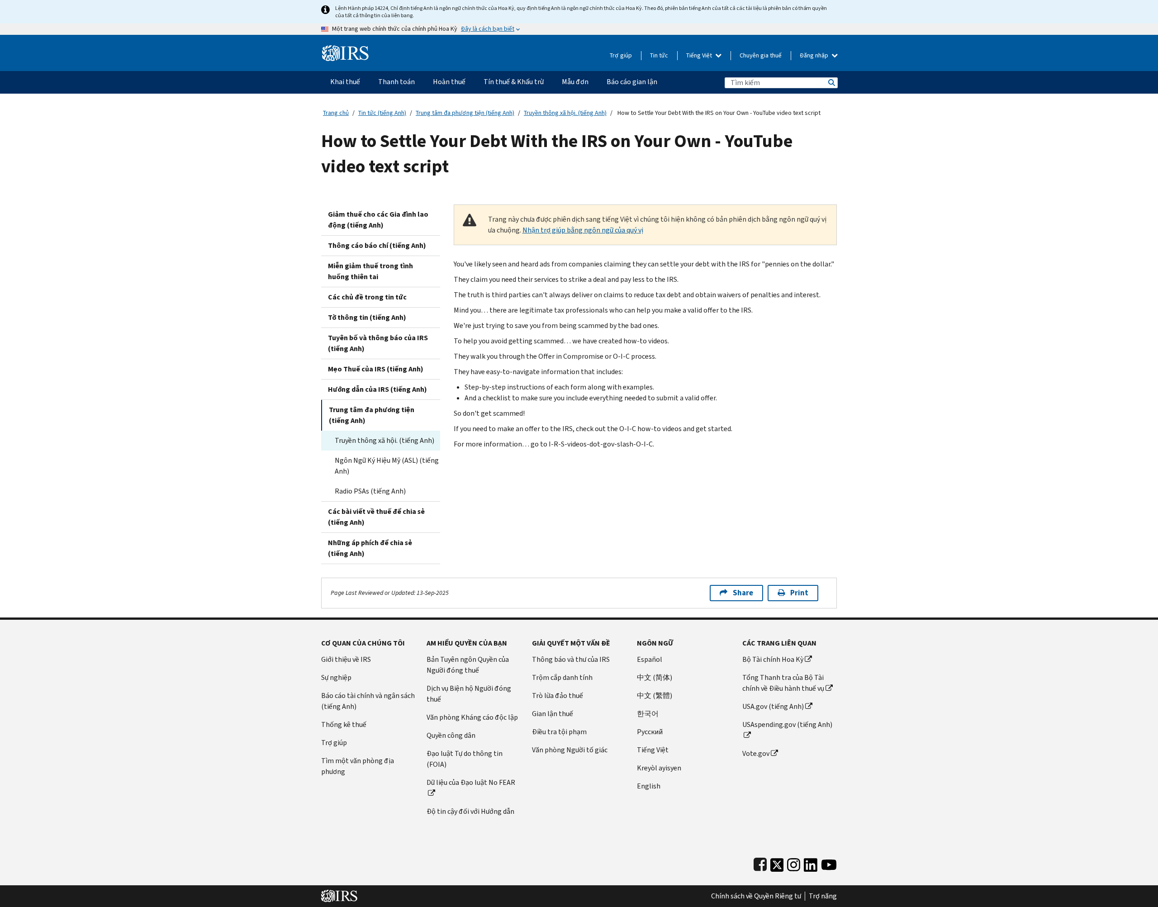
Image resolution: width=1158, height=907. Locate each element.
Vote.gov (755, 753)
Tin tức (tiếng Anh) (382, 113)
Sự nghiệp (336, 677)
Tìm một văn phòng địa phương (357, 766)
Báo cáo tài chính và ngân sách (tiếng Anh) (368, 701)
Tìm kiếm (831, 82)
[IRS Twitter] (777, 863)
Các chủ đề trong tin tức (367, 297)
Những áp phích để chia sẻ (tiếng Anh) (370, 548)
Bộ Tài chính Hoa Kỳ (772, 659)
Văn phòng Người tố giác (569, 750)
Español (649, 659)
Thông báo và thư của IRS (571, 659)
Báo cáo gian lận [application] (632, 81)
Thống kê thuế (343, 724)
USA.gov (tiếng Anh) (773, 706)
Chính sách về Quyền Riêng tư (756, 896)
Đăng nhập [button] (815, 55)
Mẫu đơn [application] (575, 81)
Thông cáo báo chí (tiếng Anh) (377, 245)
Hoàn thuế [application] (449, 81)
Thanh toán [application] (396, 81)
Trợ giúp (621, 55)
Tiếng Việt (699, 55)
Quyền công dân (451, 735)
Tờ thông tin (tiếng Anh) (367, 317)
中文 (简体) (654, 677)
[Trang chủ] (345, 49)
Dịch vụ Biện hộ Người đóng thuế (469, 694)
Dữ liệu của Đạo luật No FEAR (471, 782)
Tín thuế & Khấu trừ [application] (514, 81)
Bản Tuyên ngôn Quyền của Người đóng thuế (468, 665)
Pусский (650, 731)
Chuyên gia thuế (761, 55)
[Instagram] (793, 863)
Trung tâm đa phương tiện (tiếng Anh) (465, 113)
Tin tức (659, 55)
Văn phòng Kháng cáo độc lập (472, 717)
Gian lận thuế (552, 713)
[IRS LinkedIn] (810, 863)
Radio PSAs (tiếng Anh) (370, 491)
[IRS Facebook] (760, 863)
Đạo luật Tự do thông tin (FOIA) (465, 759)
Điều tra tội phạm (559, 731)
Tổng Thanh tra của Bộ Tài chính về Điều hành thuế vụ (783, 683)
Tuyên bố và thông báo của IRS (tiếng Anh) (378, 343)
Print (799, 593)
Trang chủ (336, 113)
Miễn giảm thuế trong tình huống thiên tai (370, 271)
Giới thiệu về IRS (346, 659)
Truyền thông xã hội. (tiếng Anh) (565, 113)
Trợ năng (823, 896)
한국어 (648, 713)
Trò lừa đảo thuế (557, 695)
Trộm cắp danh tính (562, 677)
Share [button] (743, 593)
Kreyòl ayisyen (659, 768)
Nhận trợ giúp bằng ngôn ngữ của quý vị (582, 230)
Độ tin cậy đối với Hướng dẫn (470, 811)
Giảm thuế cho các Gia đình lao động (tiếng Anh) (378, 219)
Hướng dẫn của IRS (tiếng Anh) (377, 389)
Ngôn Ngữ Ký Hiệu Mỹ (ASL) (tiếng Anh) (387, 466)
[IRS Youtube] (829, 863)
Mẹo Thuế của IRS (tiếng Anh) (375, 369)
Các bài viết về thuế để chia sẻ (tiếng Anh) (376, 517)
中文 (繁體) (654, 695)
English (648, 786)
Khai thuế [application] (345, 81)
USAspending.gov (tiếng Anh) (787, 724)
